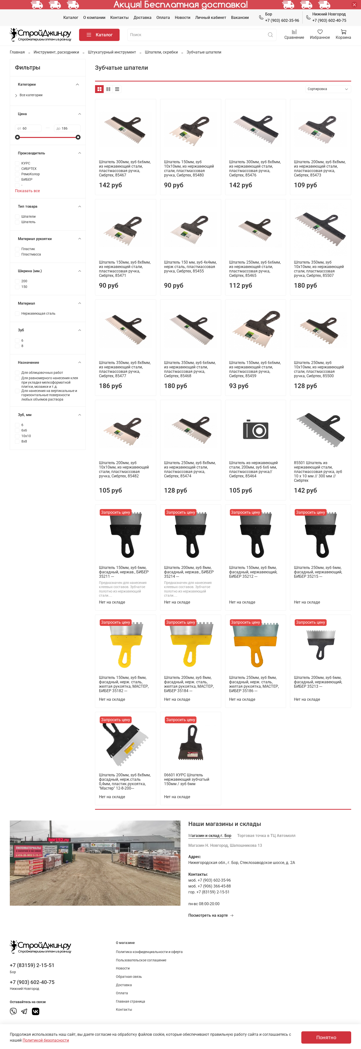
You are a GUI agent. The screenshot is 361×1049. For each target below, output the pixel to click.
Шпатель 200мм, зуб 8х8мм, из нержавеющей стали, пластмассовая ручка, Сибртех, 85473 (320, 168)
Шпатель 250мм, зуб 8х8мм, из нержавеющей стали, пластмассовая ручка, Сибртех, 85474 (190, 469)
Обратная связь (129, 977)
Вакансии (240, 17)
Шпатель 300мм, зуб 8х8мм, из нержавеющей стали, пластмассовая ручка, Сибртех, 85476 (255, 168)
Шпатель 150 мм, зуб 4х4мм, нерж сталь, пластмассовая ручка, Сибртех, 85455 (190, 266)
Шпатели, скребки (161, 52)
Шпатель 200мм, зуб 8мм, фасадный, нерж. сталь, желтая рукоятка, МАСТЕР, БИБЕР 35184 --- (189, 684)
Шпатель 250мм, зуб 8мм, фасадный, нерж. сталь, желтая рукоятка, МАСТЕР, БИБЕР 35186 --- (254, 684)
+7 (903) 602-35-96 (282, 17)
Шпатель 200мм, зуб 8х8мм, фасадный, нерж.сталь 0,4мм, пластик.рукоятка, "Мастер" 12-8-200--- (125, 782)
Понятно (326, 1037)
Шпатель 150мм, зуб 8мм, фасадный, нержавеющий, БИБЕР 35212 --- (253, 572)
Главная (17, 52)
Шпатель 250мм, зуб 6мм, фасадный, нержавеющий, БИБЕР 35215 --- (318, 572)
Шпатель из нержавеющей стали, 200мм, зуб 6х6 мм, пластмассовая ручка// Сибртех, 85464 (253, 469)
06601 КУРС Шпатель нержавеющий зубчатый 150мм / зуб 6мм (186, 779)
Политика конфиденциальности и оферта (149, 952)
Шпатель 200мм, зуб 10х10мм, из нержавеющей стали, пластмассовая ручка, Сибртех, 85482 (124, 469)
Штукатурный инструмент (112, 52)
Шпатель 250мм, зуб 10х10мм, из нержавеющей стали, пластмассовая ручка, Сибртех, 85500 (319, 369)
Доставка (143, 17)
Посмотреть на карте (208, 915)
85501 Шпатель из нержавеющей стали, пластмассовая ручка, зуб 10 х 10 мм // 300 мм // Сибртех (318, 471)
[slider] (17, 137)
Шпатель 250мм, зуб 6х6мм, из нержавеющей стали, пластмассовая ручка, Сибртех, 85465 (255, 269)
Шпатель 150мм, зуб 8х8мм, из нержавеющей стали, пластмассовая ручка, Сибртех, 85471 (125, 269)
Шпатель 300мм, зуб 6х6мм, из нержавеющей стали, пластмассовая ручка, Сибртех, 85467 (125, 168)
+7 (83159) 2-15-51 (32, 965)
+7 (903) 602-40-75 (329, 17)
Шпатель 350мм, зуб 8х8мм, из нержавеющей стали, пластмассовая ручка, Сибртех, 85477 (125, 369)
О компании (94, 17)
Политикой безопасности (46, 1040)
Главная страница (130, 1001)
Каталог (70, 17)
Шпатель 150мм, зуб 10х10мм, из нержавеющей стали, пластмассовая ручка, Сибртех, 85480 (189, 168)
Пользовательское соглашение (141, 960)
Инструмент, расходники (56, 52)
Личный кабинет (210, 17)
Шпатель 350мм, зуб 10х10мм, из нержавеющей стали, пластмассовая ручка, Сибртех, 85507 (319, 269)
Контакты (119, 17)
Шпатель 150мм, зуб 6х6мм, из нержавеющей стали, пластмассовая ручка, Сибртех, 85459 (255, 369)
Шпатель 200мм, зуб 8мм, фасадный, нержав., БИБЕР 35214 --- (189, 572)
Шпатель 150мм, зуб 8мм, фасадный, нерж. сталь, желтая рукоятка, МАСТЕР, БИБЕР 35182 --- (124, 684)
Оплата (163, 17)
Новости (182, 17)
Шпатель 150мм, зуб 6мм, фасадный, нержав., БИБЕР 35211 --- (124, 572)
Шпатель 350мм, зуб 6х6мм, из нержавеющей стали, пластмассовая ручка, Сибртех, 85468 (190, 369)
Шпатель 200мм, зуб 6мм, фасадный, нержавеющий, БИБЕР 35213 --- (318, 682)
